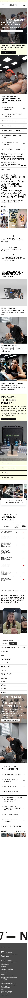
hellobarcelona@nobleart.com (5, 987)
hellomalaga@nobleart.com (5, 979)
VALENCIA (4, 681)
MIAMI (2, 655)
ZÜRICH (3, 670)
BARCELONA (5, 678)
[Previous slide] (22, 165)
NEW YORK (4, 651)
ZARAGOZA (4, 688)
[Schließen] (16, 610)
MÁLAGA (3, 685)
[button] (3, 5)
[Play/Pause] (2, 611)
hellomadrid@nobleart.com (5, 956)
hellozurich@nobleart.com (5, 995)
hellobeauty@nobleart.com (5, 964)
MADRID (3, 692)
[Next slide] (25, 165)
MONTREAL (4, 662)
